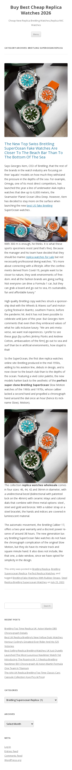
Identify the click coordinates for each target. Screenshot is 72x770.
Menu (36, 34)
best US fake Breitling (39, 205)
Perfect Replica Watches (41, 573)
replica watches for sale (40, 257)
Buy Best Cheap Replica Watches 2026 (36, 10)
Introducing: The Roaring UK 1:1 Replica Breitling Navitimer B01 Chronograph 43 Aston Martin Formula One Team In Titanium (33, 664)
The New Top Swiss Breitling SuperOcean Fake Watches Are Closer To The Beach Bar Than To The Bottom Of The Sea (33, 150)
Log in (7, 746)
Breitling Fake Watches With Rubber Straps (36, 577)
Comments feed (13, 755)
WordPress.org (12, 760)
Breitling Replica (41, 569)
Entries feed (11, 751)
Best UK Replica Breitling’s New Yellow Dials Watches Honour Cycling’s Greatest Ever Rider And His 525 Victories (33, 642)
